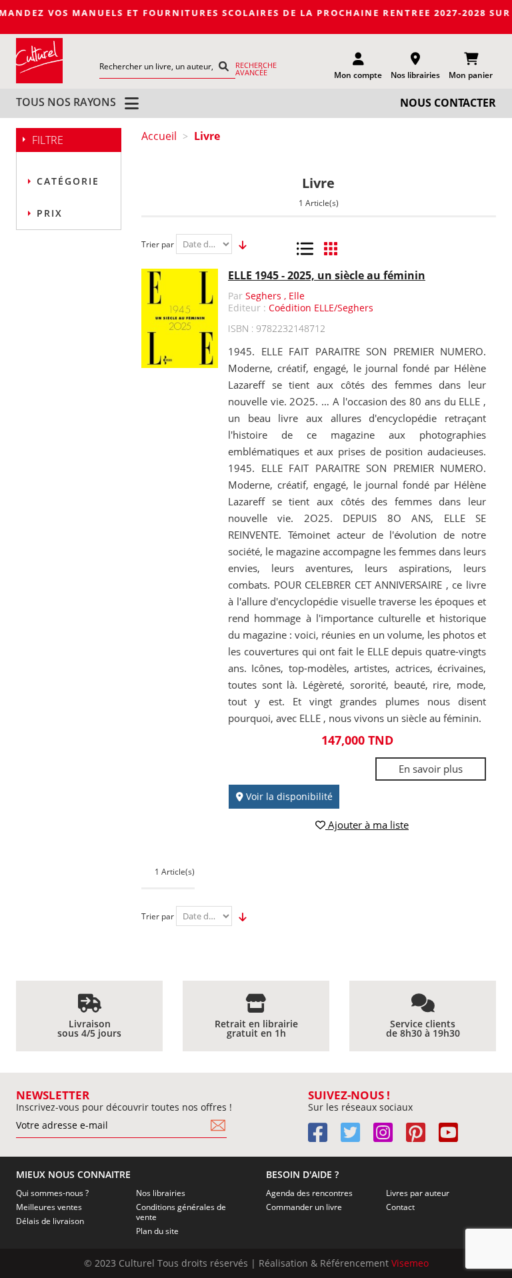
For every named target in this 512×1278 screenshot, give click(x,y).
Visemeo (410, 1263)
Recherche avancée (256, 68)
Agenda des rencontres (309, 1193)
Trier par (157, 244)
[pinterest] (421, 1137)
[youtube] (454, 1137)
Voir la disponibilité (288, 796)
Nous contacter (448, 102)
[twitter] (356, 1137)
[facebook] (323, 1137)
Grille (330, 248)
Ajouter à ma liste (367, 825)
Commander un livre (304, 1207)
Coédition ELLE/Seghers (321, 307)
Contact (400, 1207)
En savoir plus (431, 768)
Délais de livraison (50, 1221)
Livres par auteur (417, 1193)
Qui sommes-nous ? (52, 1193)
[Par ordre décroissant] (239, 245)
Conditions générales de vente (181, 1212)
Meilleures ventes (49, 1207)
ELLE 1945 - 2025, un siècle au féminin (326, 275)
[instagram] (388, 1137)
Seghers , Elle (275, 295)
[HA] (39, 60)
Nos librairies (160, 1193)
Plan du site (157, 1231)
